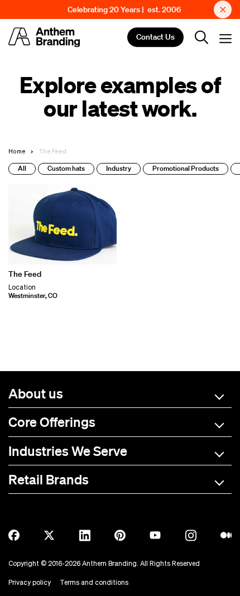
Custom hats (66, 168)
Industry (118, 168)
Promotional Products (185, 168)
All (22, 168)
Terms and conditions (94, 582)
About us (35, 393)
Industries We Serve (67, 451)
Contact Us (155, 37)
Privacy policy (29, 582)
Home (17, 151)
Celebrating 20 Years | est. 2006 (124, 9)
